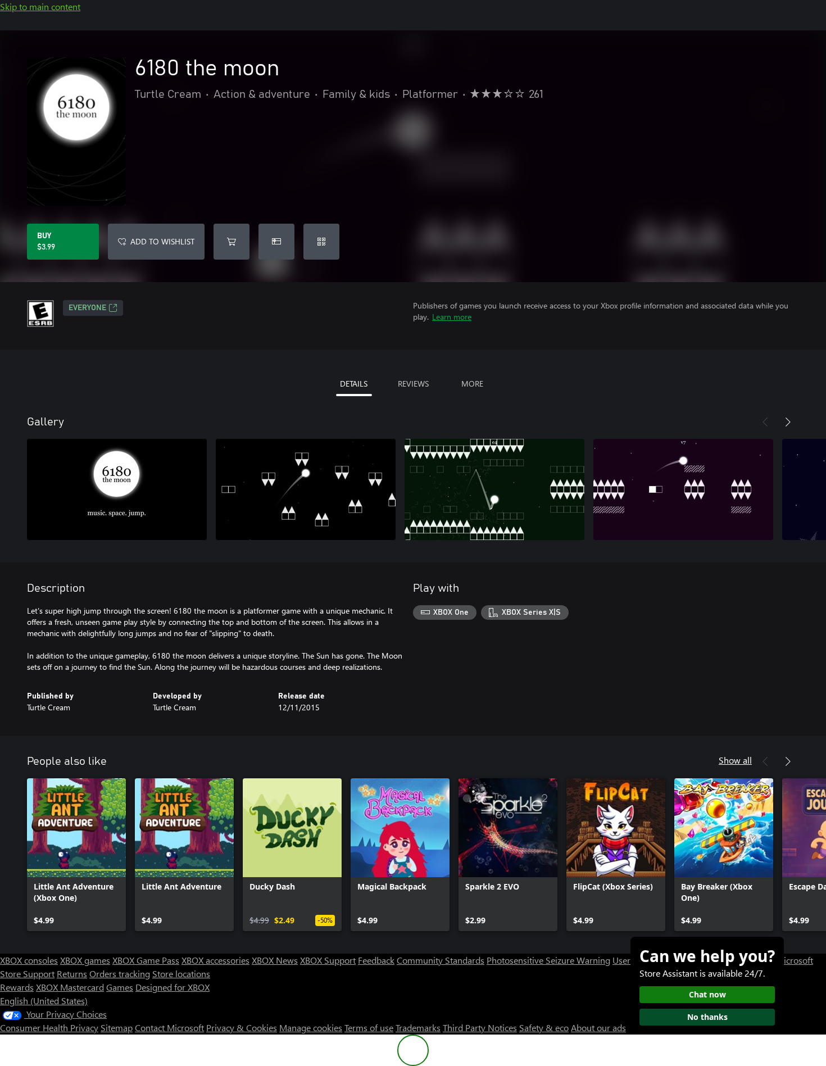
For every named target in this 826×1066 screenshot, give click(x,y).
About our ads (598, 1027)
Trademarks (418, 1027)
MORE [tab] (472, 383)
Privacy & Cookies (241, 1027)
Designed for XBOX (172, 987)
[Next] (788, 422)
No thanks (707, 1016)
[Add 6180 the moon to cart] (231, 242)
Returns (72, 973)
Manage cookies (310, 1027)
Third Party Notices (480, 1027)
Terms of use (368, 1027)
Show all (735, 760)
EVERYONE (87, 308)
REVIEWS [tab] (413, 383)
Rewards (17, 987)
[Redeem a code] (321, 242)
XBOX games (85, 960)
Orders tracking (119, 973)
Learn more (451, 316)
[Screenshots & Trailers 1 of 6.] (117, 489)
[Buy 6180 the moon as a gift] (276, 242)
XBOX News (275, 960)
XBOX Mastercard (70, 987)
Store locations (181, 973)
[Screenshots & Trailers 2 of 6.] (306, 489)
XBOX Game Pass (145, 960)
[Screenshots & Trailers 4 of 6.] (683, 489)
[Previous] (765, 422)
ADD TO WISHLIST (162, 241)
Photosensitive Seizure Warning (548, 960)
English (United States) (44, 1000)
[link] (76, 854)
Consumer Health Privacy (49, 1027)
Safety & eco (544, 1027)
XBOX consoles (29, 960)
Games (119, 987)
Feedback (376, 960)
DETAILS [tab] (353, 383)
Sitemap (117, 1027)
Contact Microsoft (169, 1027)
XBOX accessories (215, 960)
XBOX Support (328, 960)
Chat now (707, 994)
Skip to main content (40, 6)
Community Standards (440, 960)
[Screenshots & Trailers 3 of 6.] (494, 489)
